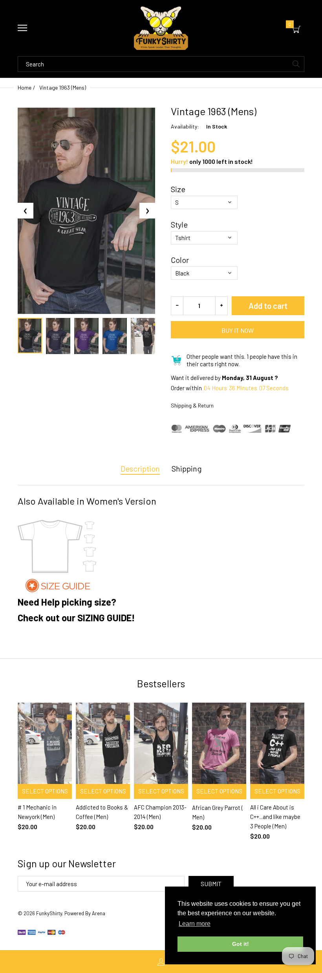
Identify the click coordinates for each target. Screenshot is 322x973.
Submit (211, 883)
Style (179, 224)
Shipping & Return (192, 405)
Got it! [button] (240, 944)
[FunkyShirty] (161, 28)
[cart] (297, 29)
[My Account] (161, 962)
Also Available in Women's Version (87, 501)
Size (178, 189)
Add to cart (268, 305)
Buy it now (237, 330)
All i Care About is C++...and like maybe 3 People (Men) (275, 817)
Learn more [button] (194, 923)
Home (24, 87)
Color (180, 259)
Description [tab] (140, 468)
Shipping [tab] (187, 468)
